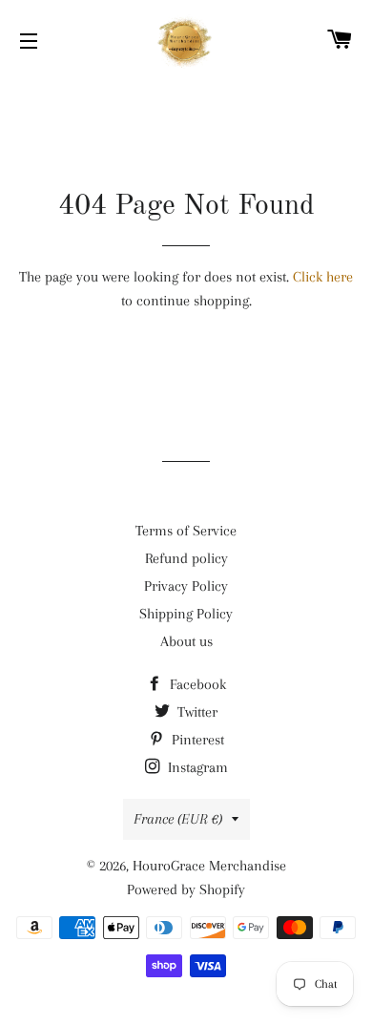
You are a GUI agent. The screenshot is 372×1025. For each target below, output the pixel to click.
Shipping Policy (186, 613)
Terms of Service (186, 530)
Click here (323, 276)
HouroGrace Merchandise (209, 865)
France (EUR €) (178, 818)
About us (186, 641)
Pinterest (196, 739)
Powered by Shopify (186, 889)
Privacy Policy (186, 586)
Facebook (196, 684)
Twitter (195, 712)
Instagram (196, 767)
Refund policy (186, 558)
